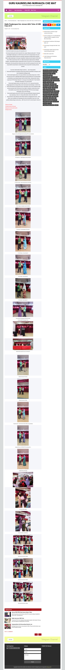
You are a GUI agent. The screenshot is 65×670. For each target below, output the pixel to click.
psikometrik (45, 98)
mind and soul (54, 87)
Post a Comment (9, 631)
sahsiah (44, 99)
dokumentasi (45, 75)
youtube (56, 105)
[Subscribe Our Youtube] (49, 25)
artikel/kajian (45, 70)
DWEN (51, 75)
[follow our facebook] (45, 25)
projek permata (55, 96)
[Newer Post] (36, 634)
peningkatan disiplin (54, 92)
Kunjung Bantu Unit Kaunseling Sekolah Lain (22, 624)
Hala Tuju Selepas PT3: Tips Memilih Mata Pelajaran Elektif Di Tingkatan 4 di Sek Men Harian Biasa (52, 37)
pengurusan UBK (46, 92)
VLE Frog (49, 103)
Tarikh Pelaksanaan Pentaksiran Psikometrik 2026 (50, 57)
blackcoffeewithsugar (54, 70)
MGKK (49, 87)
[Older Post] (39, 634)
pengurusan (56, 91)
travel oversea (55, 101)
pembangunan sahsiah (51, 89)
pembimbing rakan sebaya (48, 91)
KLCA (56, 85)
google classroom (46, 77)
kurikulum (45, 87)
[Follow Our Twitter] (58, 25)
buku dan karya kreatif (47, 71)
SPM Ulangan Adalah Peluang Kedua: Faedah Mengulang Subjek (51, 50)
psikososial (51, 98)
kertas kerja (52, 85)
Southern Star (45, 101)
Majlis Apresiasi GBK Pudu (18, 618)
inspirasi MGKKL (50, 82)
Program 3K (55, 94)
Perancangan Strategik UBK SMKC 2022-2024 (52, 46)
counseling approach (47, 73)
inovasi (44, 82)
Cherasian (55, 71)
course (53, 73)
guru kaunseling (46, 78)
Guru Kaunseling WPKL (47, 80)
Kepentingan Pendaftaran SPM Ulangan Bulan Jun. (52, 42)
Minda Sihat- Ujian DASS (49, 53)
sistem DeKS (54, 99)
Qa (55, 98)
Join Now (10, 16)
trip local (44, 103)
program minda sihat (47, 96)
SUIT (51, 101)
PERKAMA (45, 94)
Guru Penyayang (56, 80)
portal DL (50, 94)
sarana (49, 99)
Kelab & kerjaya (53, 84)
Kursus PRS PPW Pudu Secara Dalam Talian (22, 612)
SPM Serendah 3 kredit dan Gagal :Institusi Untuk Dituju (50, 32)
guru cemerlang (54, 77)
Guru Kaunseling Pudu (15, 28)
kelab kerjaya (45, 85)
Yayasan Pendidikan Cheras (48, 105)
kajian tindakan (46, 84)
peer (44, 89)
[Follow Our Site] (54, 25)
